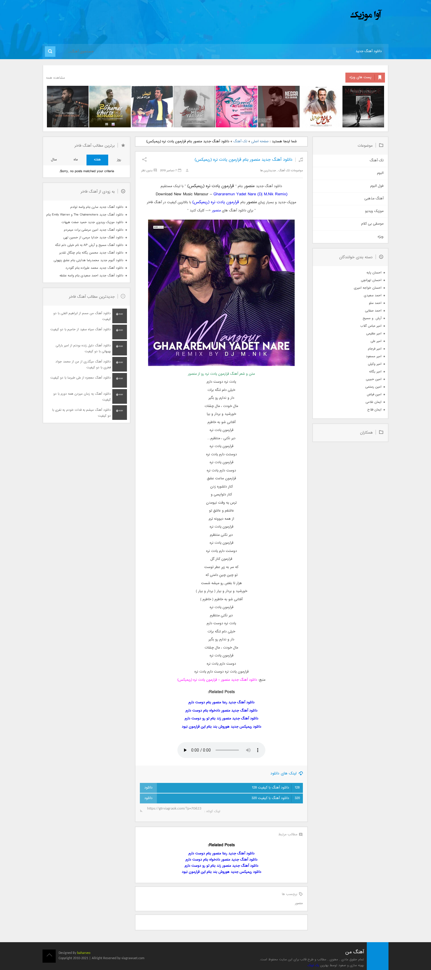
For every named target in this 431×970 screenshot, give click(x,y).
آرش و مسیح (372, 318)
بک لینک (313, 965)
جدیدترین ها (268, 170)
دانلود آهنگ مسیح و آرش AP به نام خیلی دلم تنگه (89, 245)
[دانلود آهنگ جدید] (317, 15)
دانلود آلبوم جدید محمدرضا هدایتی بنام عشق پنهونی (88, 260)
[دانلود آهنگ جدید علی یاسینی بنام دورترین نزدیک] (68, 106)
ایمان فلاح (374, 410)
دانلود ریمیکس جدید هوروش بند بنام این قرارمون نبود (221, 727)
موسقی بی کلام (372, 224)
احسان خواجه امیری (367, 288)
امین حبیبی (373, 379)
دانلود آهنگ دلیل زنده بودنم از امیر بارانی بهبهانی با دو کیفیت (83, 348)
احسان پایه (373, 273)
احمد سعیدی (372, 295)
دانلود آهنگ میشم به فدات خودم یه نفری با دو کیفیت (81, 413)
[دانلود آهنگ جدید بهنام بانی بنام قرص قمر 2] (110, 106)
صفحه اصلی (260, 141)
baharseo (83, 953)
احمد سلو (375, 303)
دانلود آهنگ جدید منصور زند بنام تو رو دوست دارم (221, 719)
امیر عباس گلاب (370, 326)
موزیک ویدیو (374, 211)
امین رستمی (373, 387)
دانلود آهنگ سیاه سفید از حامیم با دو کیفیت (80, 329)
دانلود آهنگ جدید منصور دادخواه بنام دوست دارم (221, 711)
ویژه (381, 237)
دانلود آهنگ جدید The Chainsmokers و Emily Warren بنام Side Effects (84, 215)
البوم (380, 173)
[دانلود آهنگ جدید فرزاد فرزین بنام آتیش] (152, 106)
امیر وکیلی (374, 364)
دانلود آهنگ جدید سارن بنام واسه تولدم (96, 207)
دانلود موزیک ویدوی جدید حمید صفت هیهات (92, 222)
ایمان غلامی (373, 402)
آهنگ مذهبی (374, 199)
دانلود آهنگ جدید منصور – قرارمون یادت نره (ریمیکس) (217, 680)
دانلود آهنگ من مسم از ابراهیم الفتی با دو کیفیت (82, 316)
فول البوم (377, 186)
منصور (216, 211)
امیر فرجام (374, 349)
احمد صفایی (373, 311)
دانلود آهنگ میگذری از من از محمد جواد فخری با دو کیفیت (83, 364)
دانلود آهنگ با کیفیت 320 (276, 798)
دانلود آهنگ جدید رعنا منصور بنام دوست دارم (221, 702)
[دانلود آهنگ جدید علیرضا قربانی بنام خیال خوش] (321, 106)
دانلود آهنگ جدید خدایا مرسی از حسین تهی (93, 237)
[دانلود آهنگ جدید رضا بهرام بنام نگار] (279, 106)
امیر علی (376, 341)
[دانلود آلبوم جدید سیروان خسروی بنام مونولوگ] (363, 106)
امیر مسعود (373, 356)
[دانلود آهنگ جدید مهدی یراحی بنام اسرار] (194, 106)
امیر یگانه (375, 371)
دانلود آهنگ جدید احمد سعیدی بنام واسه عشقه (91, 275)
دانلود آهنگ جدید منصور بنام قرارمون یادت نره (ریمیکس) (243, 159)
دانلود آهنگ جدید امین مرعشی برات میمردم (93, 230)
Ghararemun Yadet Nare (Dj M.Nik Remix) (250, 194)
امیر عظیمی (373, 333)
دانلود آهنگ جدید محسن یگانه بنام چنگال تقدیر (91, 253)
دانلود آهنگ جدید (369, 51)
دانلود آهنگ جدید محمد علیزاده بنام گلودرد (94, 268)
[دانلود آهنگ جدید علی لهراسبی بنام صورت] (236, 106)
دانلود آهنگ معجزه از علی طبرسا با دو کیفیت (80, 378)
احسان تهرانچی (371, 280)
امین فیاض (374, 394)
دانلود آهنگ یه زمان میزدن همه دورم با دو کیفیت (82, 397)
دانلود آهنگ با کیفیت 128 (276, 788)
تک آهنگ (240, 141)
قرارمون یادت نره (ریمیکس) (215, 202)
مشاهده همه (55, 78)
